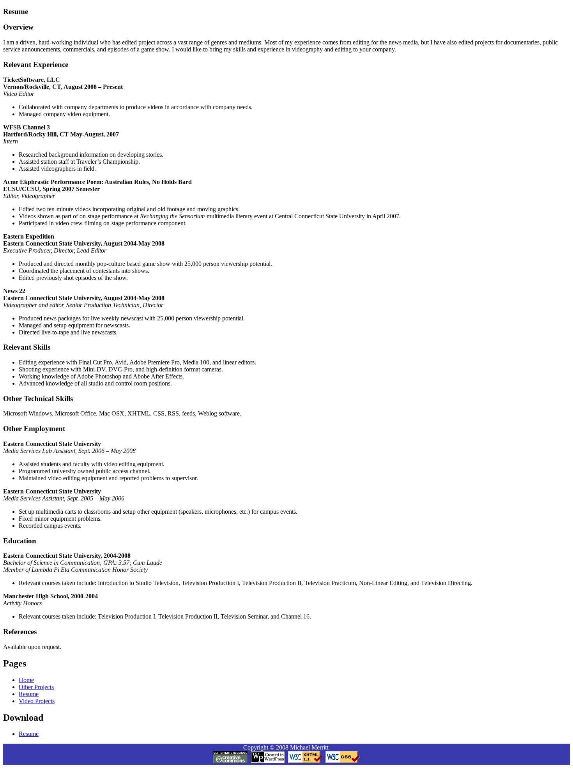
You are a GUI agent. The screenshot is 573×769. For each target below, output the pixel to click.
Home (26, 680)
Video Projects (37, 701)
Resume (29, 694)
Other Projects (36, 687)
